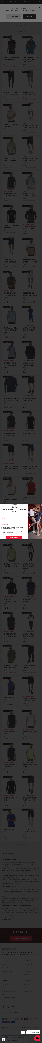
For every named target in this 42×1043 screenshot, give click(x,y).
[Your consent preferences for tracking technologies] (3, 1039)
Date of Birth (4, 521)
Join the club (14, 537)
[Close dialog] (41, 505)
